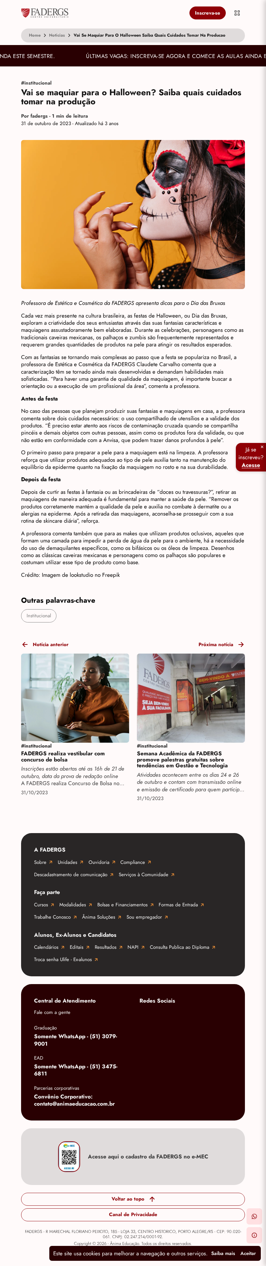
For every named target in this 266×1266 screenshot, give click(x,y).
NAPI (133, 947)
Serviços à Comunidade (143, 874)
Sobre (40, 862)
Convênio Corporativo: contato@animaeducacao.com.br (74, 1100)
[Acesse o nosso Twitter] (223, 1015)
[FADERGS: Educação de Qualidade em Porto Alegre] (104, 13)
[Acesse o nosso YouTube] (145, 1036)
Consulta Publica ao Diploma (179, 947)
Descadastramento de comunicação (70, 874)
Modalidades (72, 904)
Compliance (132, 862)
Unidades (67, 862)
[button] (254, 1216)
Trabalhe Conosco (52, 917)
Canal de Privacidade (133, 1214)
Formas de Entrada (178, 904)
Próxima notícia (216, 644)
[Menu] (237, 12)
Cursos (41, 904)
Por (54, 116)
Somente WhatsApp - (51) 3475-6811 (75, 1070)
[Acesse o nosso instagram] (171, 1015)
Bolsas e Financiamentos (122, 904)
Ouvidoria (99, 862)
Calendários (46, 947)
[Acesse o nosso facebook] (145, 1015)
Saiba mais (223, 1253)
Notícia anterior (50, 644)
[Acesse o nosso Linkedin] (197, 1015)
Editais (76, 947)
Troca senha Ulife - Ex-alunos (63, 959)
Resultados (105, 947)
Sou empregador (144, 917)
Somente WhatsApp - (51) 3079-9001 (75, 1040)
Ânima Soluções (98, 917)
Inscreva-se (207, 13)
